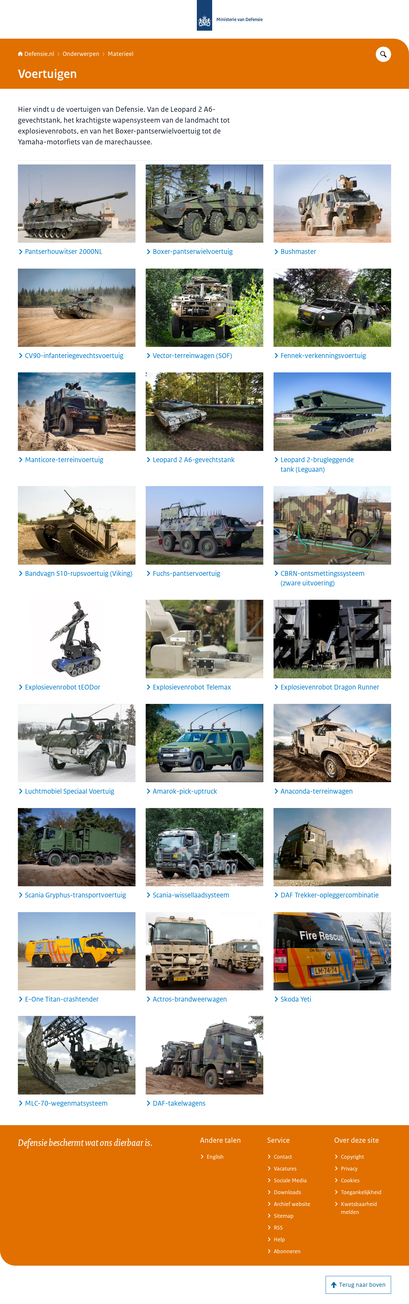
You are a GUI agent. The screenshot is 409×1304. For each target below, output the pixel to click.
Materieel (121, 54)
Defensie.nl (39, 54)
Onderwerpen (81, 54)
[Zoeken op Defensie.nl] (383, 54)
